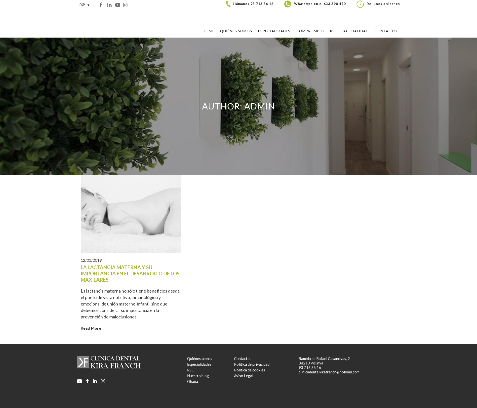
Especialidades (199, 364)
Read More (91, 328)
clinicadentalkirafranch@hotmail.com (329, 372)
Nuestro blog (198, 375)
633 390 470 (335, 4)
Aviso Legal (243, 375)
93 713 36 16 (262, 4)
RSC (190, 370)
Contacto (242, 358)
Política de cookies (249, 370)
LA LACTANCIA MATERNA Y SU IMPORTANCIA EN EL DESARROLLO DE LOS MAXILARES (130, 273)
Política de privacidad (252, 364)
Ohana (192, 381)
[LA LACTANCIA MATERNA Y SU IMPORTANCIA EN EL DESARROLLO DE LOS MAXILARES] (131, 214)
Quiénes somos (199, 358)
